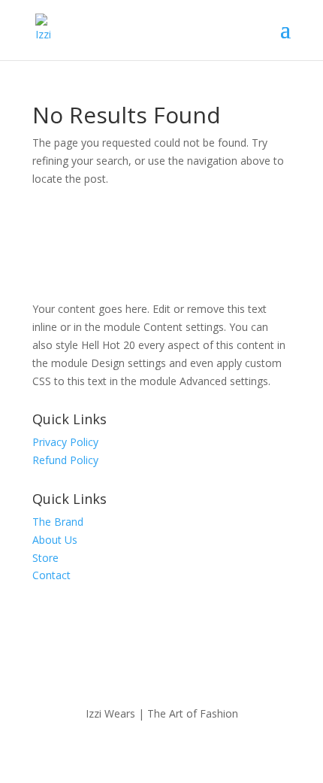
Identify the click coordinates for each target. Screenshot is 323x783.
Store (45, 558)
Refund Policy (65, 460)
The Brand (57, 521)
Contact (51, 575)
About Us (54, 540)
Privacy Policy (65, 442)
